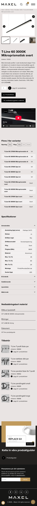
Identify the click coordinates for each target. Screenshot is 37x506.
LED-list (7, 10)
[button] (23, 352)
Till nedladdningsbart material (13, 100)
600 (21, 10)
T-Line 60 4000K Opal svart (13, 207)
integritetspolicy (20, 475)
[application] (18, 118)
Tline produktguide (9, 332)
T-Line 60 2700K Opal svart (13, 197)
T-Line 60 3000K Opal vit (12, 172)
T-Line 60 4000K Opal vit (12, 177)
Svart (28, 145)
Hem (2, 10)
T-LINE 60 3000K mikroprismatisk (13, 314)
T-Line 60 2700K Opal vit (12, 167)
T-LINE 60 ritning (8, 323)
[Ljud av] (30, 126)
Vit (24, 145)
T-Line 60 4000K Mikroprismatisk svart (15, 190)
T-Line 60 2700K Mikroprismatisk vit (16, 151)
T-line (12, 10)
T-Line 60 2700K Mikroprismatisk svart (15, 183)
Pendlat (17, 10)
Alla (10, 145)
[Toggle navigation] (33, 4)
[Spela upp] (4, 126)
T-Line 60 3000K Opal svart (13, 202)
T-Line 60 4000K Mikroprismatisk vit (16, 162)
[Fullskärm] (33, 126)
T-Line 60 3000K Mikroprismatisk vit (16, 157)
